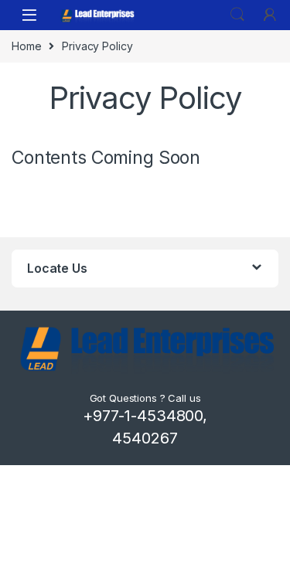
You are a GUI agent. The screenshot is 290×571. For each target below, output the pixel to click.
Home (26, 46)
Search (237, 14)
